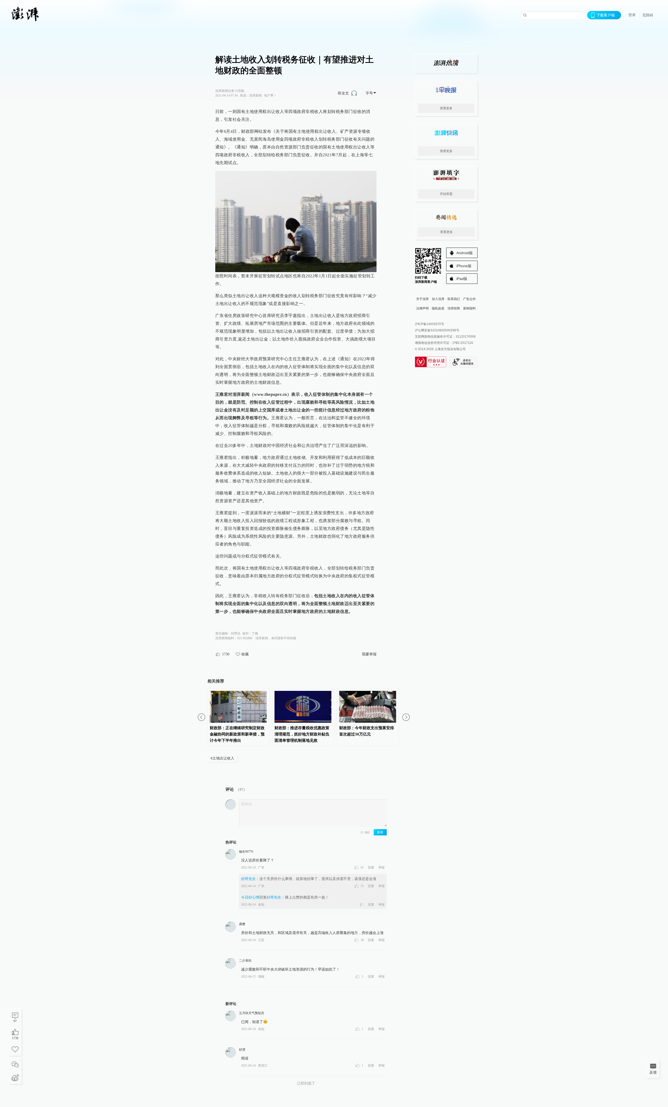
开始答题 (446, 194)
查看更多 (446, 108)
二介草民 (245, 960)
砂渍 (242, 1049)
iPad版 (461, 279)
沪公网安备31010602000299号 (437, 330)
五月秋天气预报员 (251, 1013)
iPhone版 (464, 266)
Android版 (464, 253)
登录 (632, 15)
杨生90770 (246, 851)
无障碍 (647, 15)
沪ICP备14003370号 (429, 324)
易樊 (242, 924)
